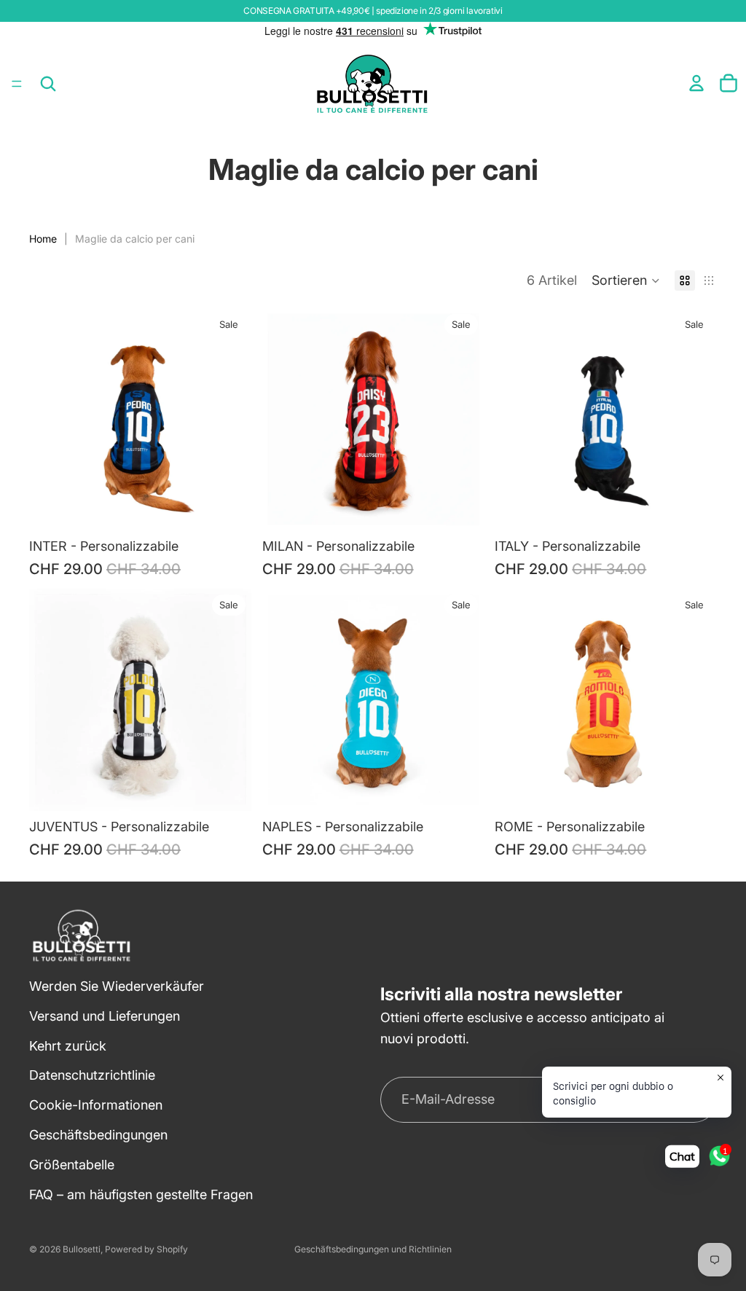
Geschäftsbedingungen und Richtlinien (373, 1249)
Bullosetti (82, 1249)
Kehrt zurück (67, 1045)
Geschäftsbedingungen (98, 1134)
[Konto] (696, 83)
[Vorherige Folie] (51, 420)
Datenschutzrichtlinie (92, 1075)
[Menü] (17, 84)
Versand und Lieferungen (104, 1016)
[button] (626, 280)
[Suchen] (48, 84)
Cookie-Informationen (95, 1105)
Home (43, 238)
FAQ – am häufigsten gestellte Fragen (141, 1194)
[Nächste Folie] (229, 420)
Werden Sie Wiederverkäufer (116, 986)
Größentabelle (71, 1164)
